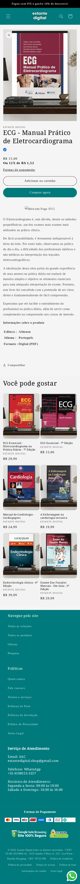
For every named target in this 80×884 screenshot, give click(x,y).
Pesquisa (13, 653)
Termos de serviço (45, 865)
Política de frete (67, 865)
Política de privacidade (20, 865)
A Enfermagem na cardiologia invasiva (53, 516)
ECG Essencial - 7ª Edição (56, 443)
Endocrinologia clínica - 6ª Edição (20, 584)
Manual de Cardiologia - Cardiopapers (18, 516)
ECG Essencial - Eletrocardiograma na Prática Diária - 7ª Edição (19, 446)
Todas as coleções (20, 626)
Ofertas (12, 644)
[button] (8, 16)
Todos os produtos (20, 635)
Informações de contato (34, 871)
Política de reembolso (61, 859)
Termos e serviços (20, 697)
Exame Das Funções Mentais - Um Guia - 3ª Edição (54, 586)
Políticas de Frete (19, 706)
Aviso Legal (16, 733)
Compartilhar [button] (16, 365)
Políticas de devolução (23, 715)
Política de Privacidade (23, 724)
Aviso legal (56, 871)
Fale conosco (16, 688)
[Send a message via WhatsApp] (72, 876)
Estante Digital (25, 850)
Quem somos (16, 678)
